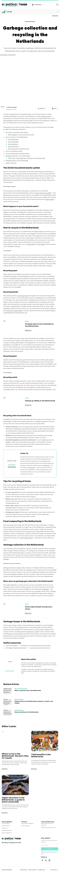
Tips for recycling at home (14, 151)
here (44, 437)
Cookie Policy (41, 869)
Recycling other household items (18, 149)
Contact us (5, 828)
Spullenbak (46, 465)
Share (55, 108)
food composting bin (26, 538)
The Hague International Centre (16, 648)
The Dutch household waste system (17, 132)
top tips (35, 501)
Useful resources (11, 163)
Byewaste (32, 467)
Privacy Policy (23, 869)
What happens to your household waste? (21, 135)
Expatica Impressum (7, 830)
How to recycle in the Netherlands (17, 137)
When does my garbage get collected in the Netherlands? (26, 158)
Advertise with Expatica (27, 823)
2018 (48, 178)
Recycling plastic (13, 142)
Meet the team (6, 825)
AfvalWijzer (45, 589)
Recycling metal (13, 146)
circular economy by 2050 (43, 193)
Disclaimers (55, 15)
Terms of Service (32, 869)
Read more (28, 330)
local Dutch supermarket (14, 310)
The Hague (41, 244)
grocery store (46, 116)
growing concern (23, 296)
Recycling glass (13, 144)
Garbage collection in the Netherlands (18, 156)
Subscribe (49, 848)
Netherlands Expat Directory (48, 827)
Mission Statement (6, 832)
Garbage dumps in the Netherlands (17, 160)
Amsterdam (31, 244)
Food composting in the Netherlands (17, 153)
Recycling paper (13, 139)
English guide (49, 199)
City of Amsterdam (12, 645)
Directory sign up (25, 825)
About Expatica (6, 823)
